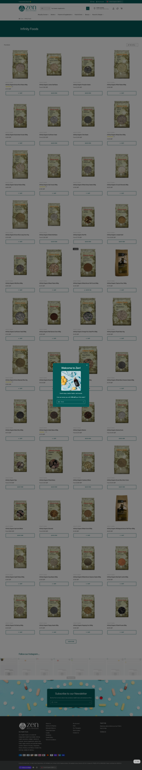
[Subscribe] (83, 402)
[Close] (86, 365)
